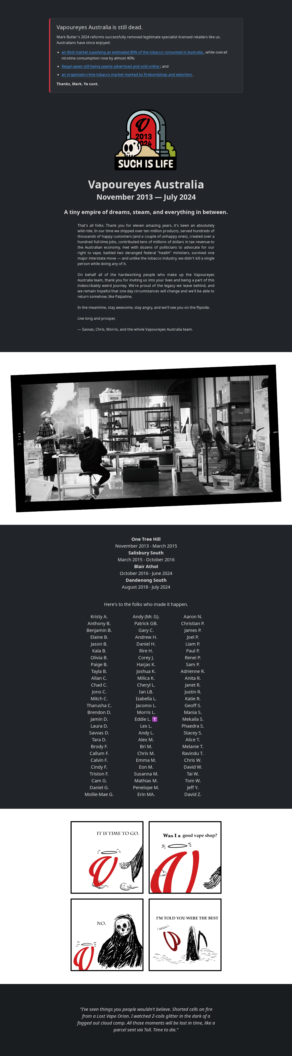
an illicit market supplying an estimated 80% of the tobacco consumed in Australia (133, 52)
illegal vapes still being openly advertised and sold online (111, 66)
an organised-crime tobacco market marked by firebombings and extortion (127, 74)
